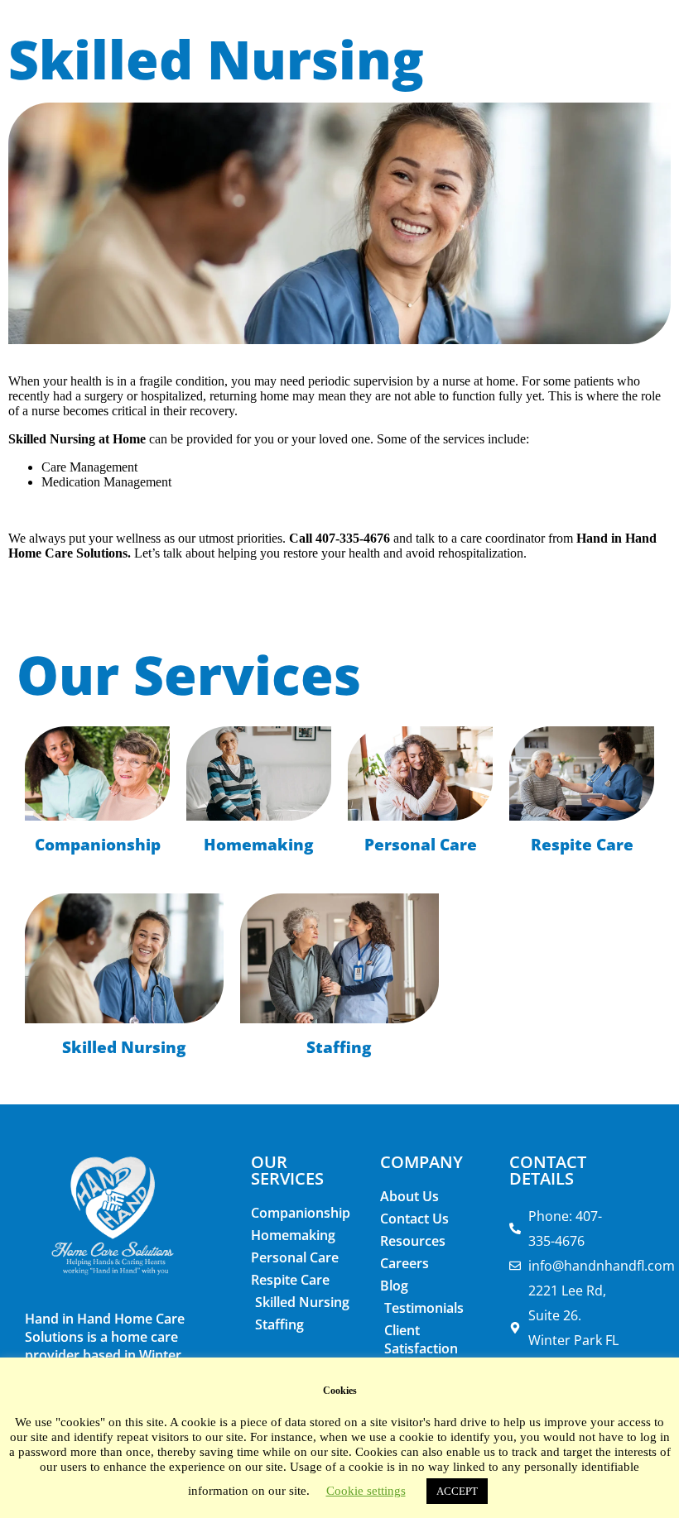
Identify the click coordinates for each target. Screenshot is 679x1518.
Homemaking (259, 844)
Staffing (339, 1047)
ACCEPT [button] (457, 1491)
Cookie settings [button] (366, 1490)
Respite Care (582, 844)
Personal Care (420, 844)
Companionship (98, 844)
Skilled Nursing (124, 1047)
